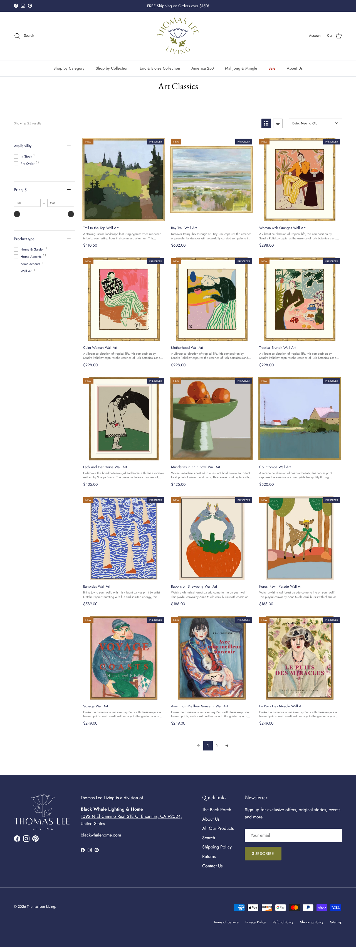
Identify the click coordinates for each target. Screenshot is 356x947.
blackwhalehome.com (101, 835)
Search (208, 838)
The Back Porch (216, 809)
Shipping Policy (217, 847)
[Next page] (227, 745)
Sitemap (336, 922)
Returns (209, 856)
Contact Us (212, 866)
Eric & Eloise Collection (160, 68)
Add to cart (123, 215)
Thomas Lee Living (41, 906)
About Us (295, 68)
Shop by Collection (112, 68)
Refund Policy (283, 922)
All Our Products (218, 828)
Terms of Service (226, 922)
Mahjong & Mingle (241, 68)
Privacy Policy (255, 922)
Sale (272, 68)
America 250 (202, 68)
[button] (266, 123)
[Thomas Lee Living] (178, 36)
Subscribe (263, 853)
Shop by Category (69, 68)
